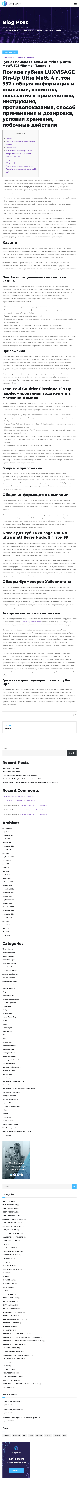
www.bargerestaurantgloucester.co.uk (16, 1131)
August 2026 (7, 828)
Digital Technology (9, 1017)
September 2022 (8, 857)
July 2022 (5, 864)
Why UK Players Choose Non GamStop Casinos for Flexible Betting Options (30, 782)
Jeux (4, 1038)
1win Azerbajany (8, 953)
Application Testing (9, 970)
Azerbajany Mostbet (9, 981)
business (6, 1436)
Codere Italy (7, 1006)
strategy (57, 1436)
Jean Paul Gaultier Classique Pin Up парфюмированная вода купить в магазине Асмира (19, 154)
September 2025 (8, 835)
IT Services (6, 1035)
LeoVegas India (8, 1049)
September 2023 (8, 846)
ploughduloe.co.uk (9, 1096)
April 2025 (6, 839)
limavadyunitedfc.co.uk (10, 1060)
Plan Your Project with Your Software (33, 805)
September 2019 (8, 914)
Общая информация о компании (19, 163)
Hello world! (30, 796)
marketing (16, 1436)
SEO (24, 1436)
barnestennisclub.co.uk (11, 985)
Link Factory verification (11, 768)
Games (5, 1021)
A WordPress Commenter (13, 796)
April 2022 (6, 875)
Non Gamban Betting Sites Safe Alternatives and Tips (22, 779)
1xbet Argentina (8, 956)
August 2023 (7, 850)
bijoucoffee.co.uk (8, 988)
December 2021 (8, 889)
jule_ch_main (7, 1042)
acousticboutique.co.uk (10, 967)
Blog (11, 28)
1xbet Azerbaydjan (9, 963)
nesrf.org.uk (7, 1078)
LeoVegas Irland (8, 1053)
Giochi (4, 1024)
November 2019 (8, 910)
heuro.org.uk (7, 1028)
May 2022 (5, 871)
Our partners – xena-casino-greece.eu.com (18, 1085)
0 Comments (29, 57)
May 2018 (5, 932)
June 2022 (5, 868)
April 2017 (6, 936)
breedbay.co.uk (8, 996)
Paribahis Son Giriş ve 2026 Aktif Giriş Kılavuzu (19, 775)
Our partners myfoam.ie (11, 1092)
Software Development (11, 1106)
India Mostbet (7, 1031)
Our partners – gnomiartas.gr (13, 1081)
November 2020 (8, 907)
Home (4, 28)
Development (7, 1013)
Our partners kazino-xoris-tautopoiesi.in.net (18, 1089)
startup (47, 1436)
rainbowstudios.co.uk (10, 1099)
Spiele (4, 1110)
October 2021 (7, 896)
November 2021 (8, 893)
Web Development (9, 1128)
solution (39, 1436)
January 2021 (7, 903)
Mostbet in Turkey (9, 1071)
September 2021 (8, 900)
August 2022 (7, 860)
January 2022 (7, 885)
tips (64, 1436)
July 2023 (5, 853)
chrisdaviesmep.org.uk (10, 999)
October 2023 (7, 842)
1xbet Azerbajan (8, 960)
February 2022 (7, 882)
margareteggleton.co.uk (11, 1067)
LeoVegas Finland (9, 1046)
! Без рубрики (7, 949)
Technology (6, 1117)
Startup (5, 1114)
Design (5, 1010)
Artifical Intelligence (10, 974)
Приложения (11, 147)
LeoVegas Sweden (9, 1056)
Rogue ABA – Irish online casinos (14, 1103)
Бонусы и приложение (15, 160)
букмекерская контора (32, 622)
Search (4, 749)
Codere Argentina (9, 1003)
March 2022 (6, 878)
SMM (31, 1436)
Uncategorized (21, 28)
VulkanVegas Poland (10, 1124)
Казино (9, 138)
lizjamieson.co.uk (8, 1063)
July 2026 (5, 832)
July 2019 (5, 921)
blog (4, 992)
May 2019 (5, 928)
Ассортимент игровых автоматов (19, 166)
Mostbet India (7, 1074)
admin (20, 57)
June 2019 (5, 925)
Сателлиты (6, 1135)
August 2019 (7, 918)
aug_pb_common (8, 978)
